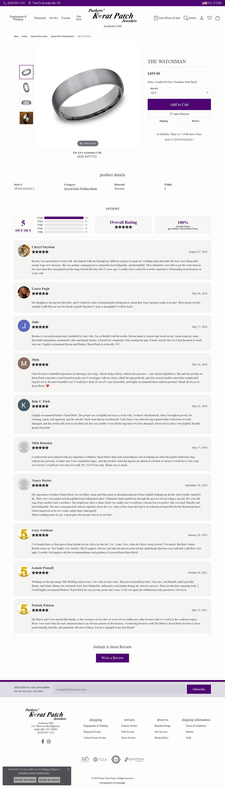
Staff (188, 737)
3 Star (40, 224)
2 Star (40, 228)
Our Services (161, 731)
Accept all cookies (49, 779)
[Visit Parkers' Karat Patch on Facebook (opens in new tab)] (43, 741)
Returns (195, 121)
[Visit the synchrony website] (134, 759)
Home (16, 36)
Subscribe (199, 689)
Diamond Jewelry (92, 731)
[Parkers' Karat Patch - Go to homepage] (46, 716)
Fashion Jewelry (129, 725)
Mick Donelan (42, 443)
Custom (66, 18)
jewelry (24, 36)
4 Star (40, 221)
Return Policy (161, 737)
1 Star (40, 231)
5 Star (40, 217)
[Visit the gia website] (100, 759)
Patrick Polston (43, 605)
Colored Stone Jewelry (95, 737)
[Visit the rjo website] (85, 759)
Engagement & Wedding (18, 18)
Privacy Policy (97, 771)
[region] (88, 95)
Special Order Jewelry (39, 36)
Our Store (79, 18)
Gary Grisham (42, 530)
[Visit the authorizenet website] (116, 759)
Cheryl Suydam (43, 247)
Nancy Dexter (42, 480)
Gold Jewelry (127, 731)
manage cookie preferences (34, 772)
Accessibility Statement (139, 771)
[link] (14, 3)
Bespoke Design (163, 725)
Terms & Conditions (196, 725)
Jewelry (53, 18)
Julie (35, 322)
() (86, 217)
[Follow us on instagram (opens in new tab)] (49, 741)
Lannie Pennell (42, 568)
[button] (211, 3)
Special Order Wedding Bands (62, 36)
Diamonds (40, 18)
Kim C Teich (41, 401)
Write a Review (112, 658)
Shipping (163, 121)
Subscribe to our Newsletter (32, 687)
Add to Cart (179, 104)
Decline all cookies (25, 779)
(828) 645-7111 (87, 156)
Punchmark (119, 783)
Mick (35, 360)
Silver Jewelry (128, 737)
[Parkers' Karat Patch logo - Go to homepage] (112, 18)
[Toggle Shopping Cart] (217, 18)
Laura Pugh (41, 289)
